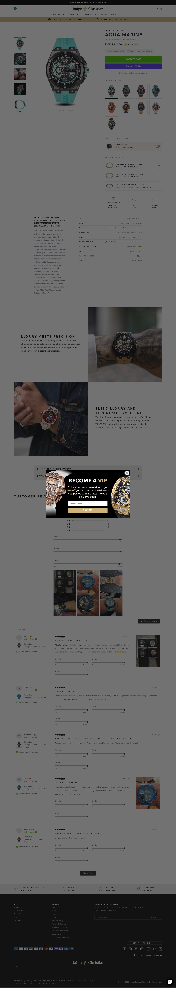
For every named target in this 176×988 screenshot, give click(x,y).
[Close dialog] (127, 473)
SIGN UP (88, 510)
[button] (170, 982)
